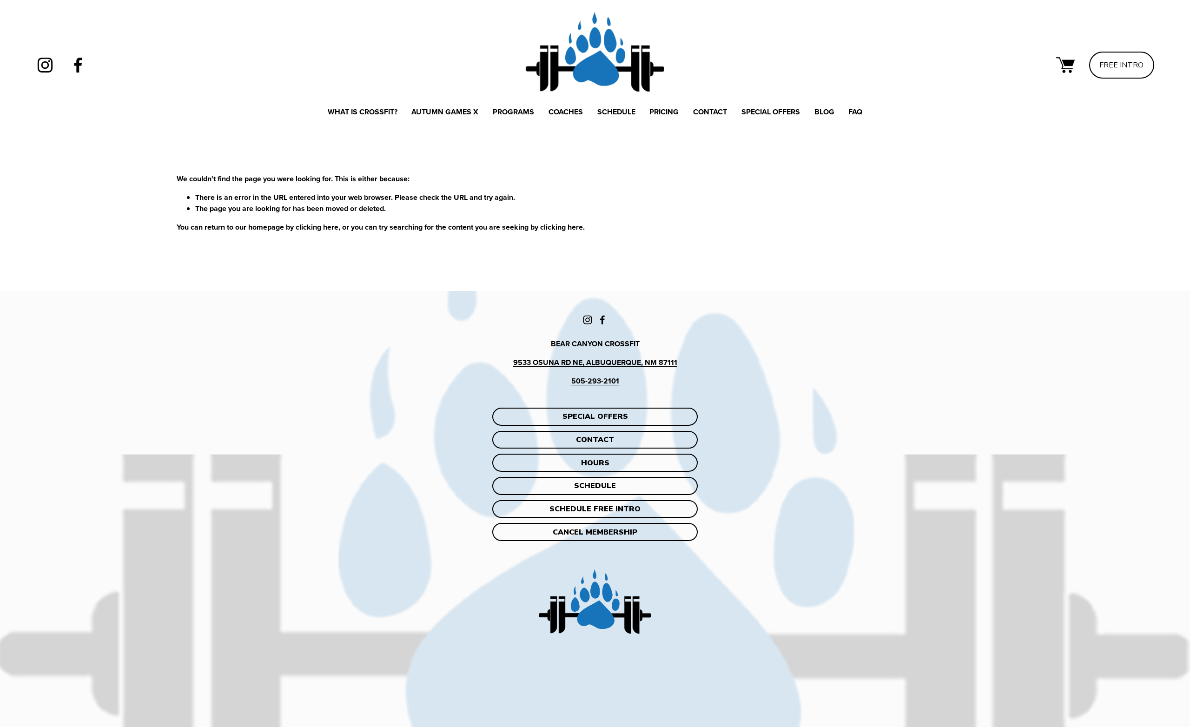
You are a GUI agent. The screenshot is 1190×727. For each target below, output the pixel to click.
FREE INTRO (1121, 65)
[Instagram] (45, 65)
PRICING (664, 111)
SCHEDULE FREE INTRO (595, 509)
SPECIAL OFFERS (770, 111)
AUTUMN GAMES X (444, 111)
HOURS (595, 463)
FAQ (855, 111)
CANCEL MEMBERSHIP (595, 532)
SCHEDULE (595, 486)
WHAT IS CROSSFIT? (362, 111)
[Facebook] (78, 65)
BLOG (824, 111)
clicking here (317, 227)
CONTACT (710, 111)
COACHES (566, 111)
